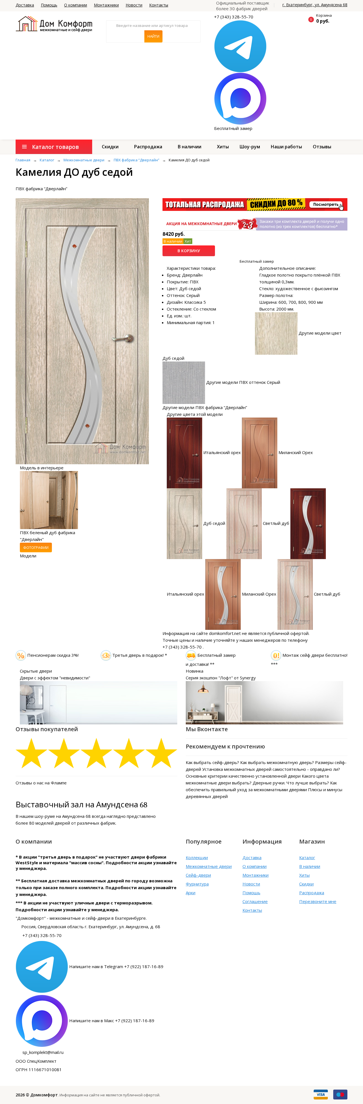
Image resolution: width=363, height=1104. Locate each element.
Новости (134, 5)
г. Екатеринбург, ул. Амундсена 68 (314, 4)
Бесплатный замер (233, 128)
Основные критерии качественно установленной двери (243, 776)
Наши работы (286, 147)
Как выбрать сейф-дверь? (212, 762)
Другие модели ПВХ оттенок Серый (243, 382)
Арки (190, 892)
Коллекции (197, 857)
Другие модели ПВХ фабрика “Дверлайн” (204, 407)
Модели (28, 556)
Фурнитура (197, 884)
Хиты (223, 147)
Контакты (158, 5)
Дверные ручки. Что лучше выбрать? (291, 783)
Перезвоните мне (317, 901)
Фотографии (35, 547)
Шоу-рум (250, 147)
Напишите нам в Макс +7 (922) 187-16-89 (111, 1020)
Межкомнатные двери (209, 866)
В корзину (189, 250)
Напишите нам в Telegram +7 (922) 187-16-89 (116, 966)
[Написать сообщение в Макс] (240, 98)
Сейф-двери (198, 875)
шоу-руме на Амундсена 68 (63, 816)
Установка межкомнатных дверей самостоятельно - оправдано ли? (271, 769)
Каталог (307, 857)
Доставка (25, 5)
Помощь (49, 5)
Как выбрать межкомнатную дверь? (277, 762)
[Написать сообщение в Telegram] (240, 46)
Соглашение (255, 901)
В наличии (189, 147)
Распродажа (148, 147)
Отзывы (322, 147)
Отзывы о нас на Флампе (41, 783)
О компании (75, 5)
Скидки (110, 147)
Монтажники (106, 5)
